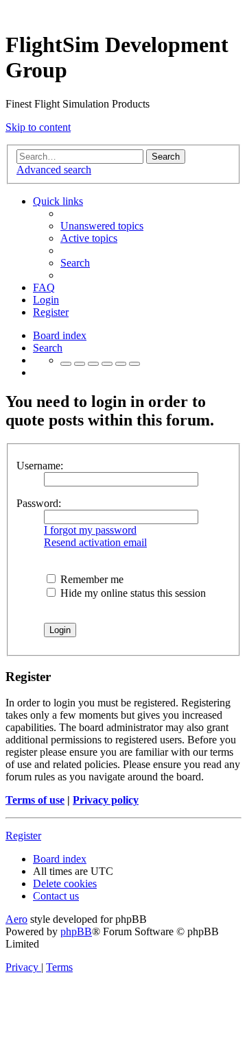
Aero (16, 919)
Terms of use (34, 800)
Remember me (91, 579)
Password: (38, 503)
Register (23, 835)
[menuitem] (101, 226)
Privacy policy (106, 800)
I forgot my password (90, 530)
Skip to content (38, 127)
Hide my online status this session (132, 593)
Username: (39, 465)
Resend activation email (95, 542)
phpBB (76, 931)
